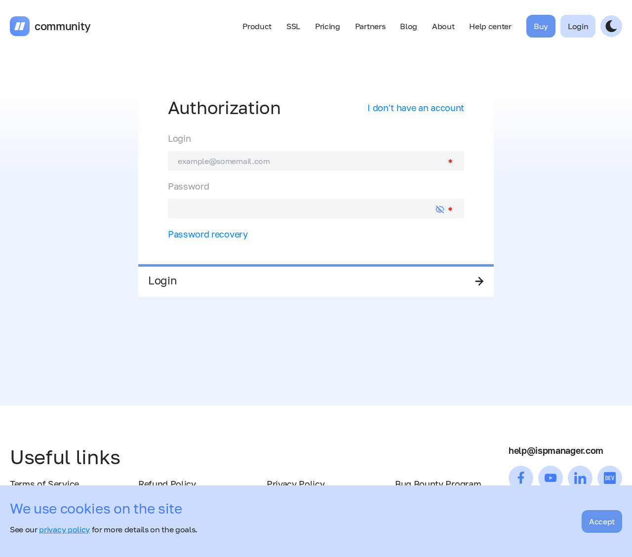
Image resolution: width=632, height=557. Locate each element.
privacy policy (64, 529)
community (63, 26)
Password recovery (208, 234)
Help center (490, 26)
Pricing (327, 26)
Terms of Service (44, 483)
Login (179, 138)
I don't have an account (415, 107)
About (443, 26)
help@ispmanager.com (556, 450)
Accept (602, 521)
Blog (408, 26)
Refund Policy (167, 483)
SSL (293, 26)
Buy (541, 26)
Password (188, 186)
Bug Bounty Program (438, 483)
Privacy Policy (296, 483)
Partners (370, 26)
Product (257, 26)
